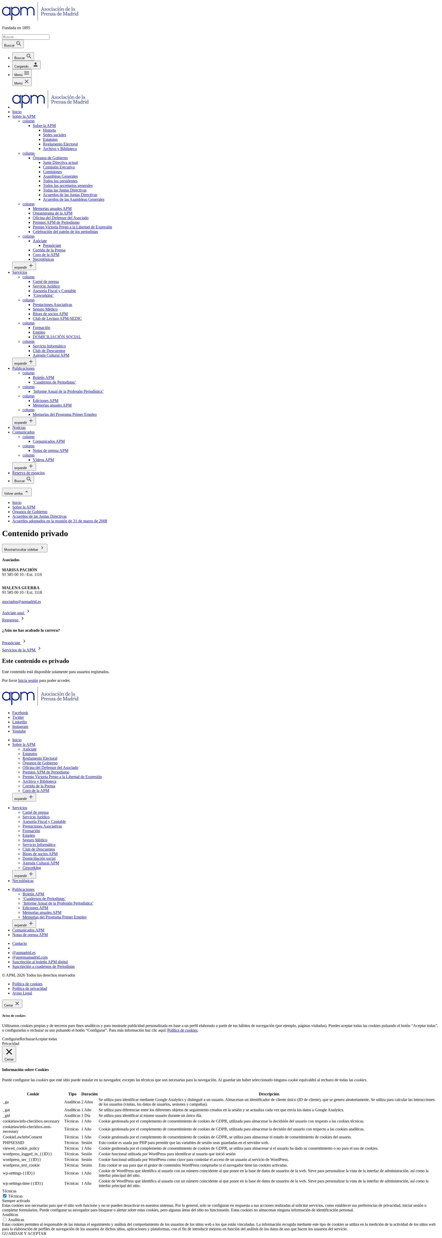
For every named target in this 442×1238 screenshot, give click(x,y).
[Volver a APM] (40, 19)
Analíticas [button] (10, 1214)
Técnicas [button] (9, 1191)
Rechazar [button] (27, 1039)
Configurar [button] (11, 1039)
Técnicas (15, 1196)
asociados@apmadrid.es (21, 601)
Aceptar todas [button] (46, 1039)
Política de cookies (182, 1030)
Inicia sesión (28, 680)
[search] (23, 56)
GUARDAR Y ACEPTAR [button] (24, 1233)
